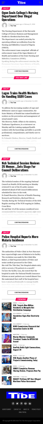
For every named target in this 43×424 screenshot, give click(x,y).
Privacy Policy (36, 409)
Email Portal (22, 412)
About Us (26, 409)
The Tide (13, 26)
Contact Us (17, 409)
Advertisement (6, 409)
